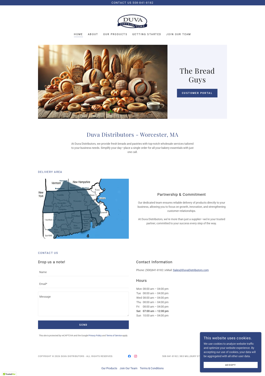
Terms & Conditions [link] (152, 368)
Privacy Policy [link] (95, 335)
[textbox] (83, 272)
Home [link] (78, 34)
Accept (230, 365)
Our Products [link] (115, 34)
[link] (132, 21)
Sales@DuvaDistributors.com (191, 270)
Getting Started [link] (146, 34)
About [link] (93, 34)
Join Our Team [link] (178, 34)
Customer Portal (197, 93)
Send (83, 324)
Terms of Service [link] (114, 335)
